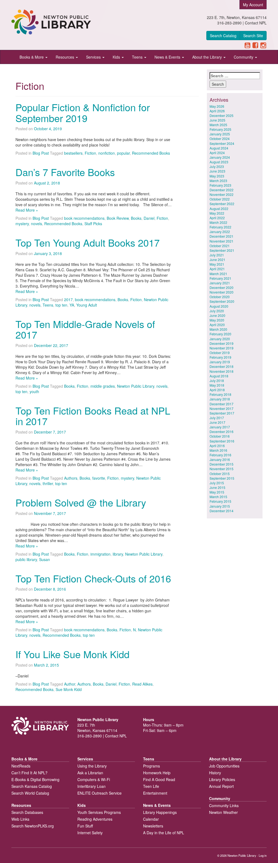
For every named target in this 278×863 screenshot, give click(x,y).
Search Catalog (223, 35)
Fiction (90, 153)
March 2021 (218, 273)
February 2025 (220, 129)
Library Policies (222, 779)
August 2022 (219, 208)
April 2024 (217, 152)
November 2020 (221, 292)
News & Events (167, 57)
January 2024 (220, 157)
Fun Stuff (85, 826)
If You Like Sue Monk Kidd (72, 654)
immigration (100, 554)
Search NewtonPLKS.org (32, 826)
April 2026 (217, 111)
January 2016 (220, 459)
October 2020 (220, 296)
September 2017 (222, 413)
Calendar (151, 819)
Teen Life (151, 786)
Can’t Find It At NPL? (29, 772)
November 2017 (221, 408)
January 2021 (220, 283)
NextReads (20, 766)
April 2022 (217, 217)
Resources (65, 57)
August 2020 (219, 306)
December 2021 (221, 236)
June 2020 (217, 315)
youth (34, 391)
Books (136, 218)
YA (72, 305)
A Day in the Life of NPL (163, 832)
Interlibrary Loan (91, 786)
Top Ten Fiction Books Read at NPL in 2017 (92, 415)
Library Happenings (160, 812)
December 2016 (221, 431)
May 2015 (217, 492)
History (215, 772)
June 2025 (217, 120)
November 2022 (221, 194)
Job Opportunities (224, 766)
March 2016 (218, 450)
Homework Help (156, 772)
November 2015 (221, 468)
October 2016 (220, 436)
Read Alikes (142, 684)
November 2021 (221, 241)
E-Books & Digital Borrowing (35, 779)
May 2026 (217, 106)
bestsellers (73, 153)
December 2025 (221, 115)
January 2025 (220, 134)
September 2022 (222, 203)
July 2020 (217, 310)
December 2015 (221, 464)
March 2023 (218, 180)
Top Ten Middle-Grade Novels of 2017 (85, 329)
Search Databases (27, 812)
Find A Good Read (159, 779)
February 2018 (220, 394)
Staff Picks (93, 223)
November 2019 (221, 348)
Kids (117, 57)
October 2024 (220, 138)
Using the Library (92, 766)
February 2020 (220, 334)
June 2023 (217, 171)
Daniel (149, 218)
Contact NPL (256, 23)
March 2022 (218, 222)
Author (69, 684)
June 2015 (217, 487)
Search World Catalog (30, 793)
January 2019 (220, 361)
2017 (68, 299)
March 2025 (218, 124)
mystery (22, 223)
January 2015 (220, 506)
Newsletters (153, 826)
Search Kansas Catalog (31, 786)
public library (26, 559)
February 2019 (220, 357)
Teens (138, 57)
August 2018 (219, 376)
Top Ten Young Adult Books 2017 (87, 242)
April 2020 (217, 324)
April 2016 (217, 445)
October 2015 (220, 473)
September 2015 (222, 478)
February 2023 (220, 185)
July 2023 (217, 166)
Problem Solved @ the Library (80, 502)
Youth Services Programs (99, 812)
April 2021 (217, 268)
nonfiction (106, 153)
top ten (61, 305)
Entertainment (155, 793)
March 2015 (218, 496)
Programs (151, 766)
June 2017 (217, 422)
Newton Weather (223, 812)
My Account (253, 4)
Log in (263, 855)
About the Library (207, 57)
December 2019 (221, 343)
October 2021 (220, 245)
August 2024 (219, 148)
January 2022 (220, 231)
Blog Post (41, 153)
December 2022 (221, 189)
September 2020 (222, 301)
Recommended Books (151, 153)
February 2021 (220, 278)
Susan (44, 559)
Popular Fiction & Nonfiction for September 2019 (82, 112)
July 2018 (217, 380)
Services (94, 57)
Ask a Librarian (90, 772)
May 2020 (217, 320)
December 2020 (221, 287)
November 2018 (221, 371)
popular (123, 153)
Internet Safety (90, 832)
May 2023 (217, 176)
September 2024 (222, 143)
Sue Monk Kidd (69, 689)
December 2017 (221, 404)
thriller (48, 483)
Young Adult (86, 305)
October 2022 (220, 199)
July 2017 (217, 417)
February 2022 (220, 227)
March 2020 (218, 329)
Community (244, 57)
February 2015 (220, 501)
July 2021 (217, 255)
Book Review (118, 218)
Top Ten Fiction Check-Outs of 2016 (93, 578)
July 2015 (217, 482)
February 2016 (220, 455)
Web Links (20, 819)
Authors (70, 478)
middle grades (102, 386)
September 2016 (222, 441)
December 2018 (221, 366)
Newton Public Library (135, 386)
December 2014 (221, 510)
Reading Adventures (94, 819)
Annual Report (221, 786)
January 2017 (220, 427)
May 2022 (217, 213)
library (118, 554)
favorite (98, 478)
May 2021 (217, 264)
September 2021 (222, 250)
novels (36, 223)
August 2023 (219, 162)
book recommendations (84, 218)
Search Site (253, 35)
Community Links (224, 805)
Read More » (26, 210)
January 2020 (220, 338)
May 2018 (217, 385)
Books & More (32, 57)
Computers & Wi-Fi (93, 779)
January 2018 (220, 399)
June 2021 (217, 259)
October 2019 (220, 352)
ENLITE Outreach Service (99, 793)
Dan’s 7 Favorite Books (65, 172)
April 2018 (217, 389)
